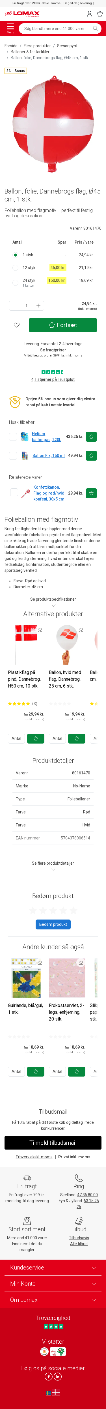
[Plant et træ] (58, 1351)
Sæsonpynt (67, 46)
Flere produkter (37, 46)
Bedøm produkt (53, 924)
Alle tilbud (79, 1244)
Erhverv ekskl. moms (34, 1157)
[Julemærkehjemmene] (44, 1351)
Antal (16, 738)
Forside (11, 46)
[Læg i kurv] (35, 739)
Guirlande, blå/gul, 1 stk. (25, 1009)
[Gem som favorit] (39, 629)
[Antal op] (38, 306)
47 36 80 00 (87, 1195)
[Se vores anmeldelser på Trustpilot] (53, 1326)
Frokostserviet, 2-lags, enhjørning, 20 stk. (66, 1012)
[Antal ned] (14, 306)
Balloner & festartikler (30, 52)
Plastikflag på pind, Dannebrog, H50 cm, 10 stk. (24, 679)
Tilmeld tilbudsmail (53, 1142)
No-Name (81, 786)
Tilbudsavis (79, 1238)
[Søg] (95, 28)
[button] (16, 71)
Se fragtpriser (53, 350)
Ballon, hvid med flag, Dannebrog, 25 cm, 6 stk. (65, 679)
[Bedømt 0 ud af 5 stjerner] (60, 704)
